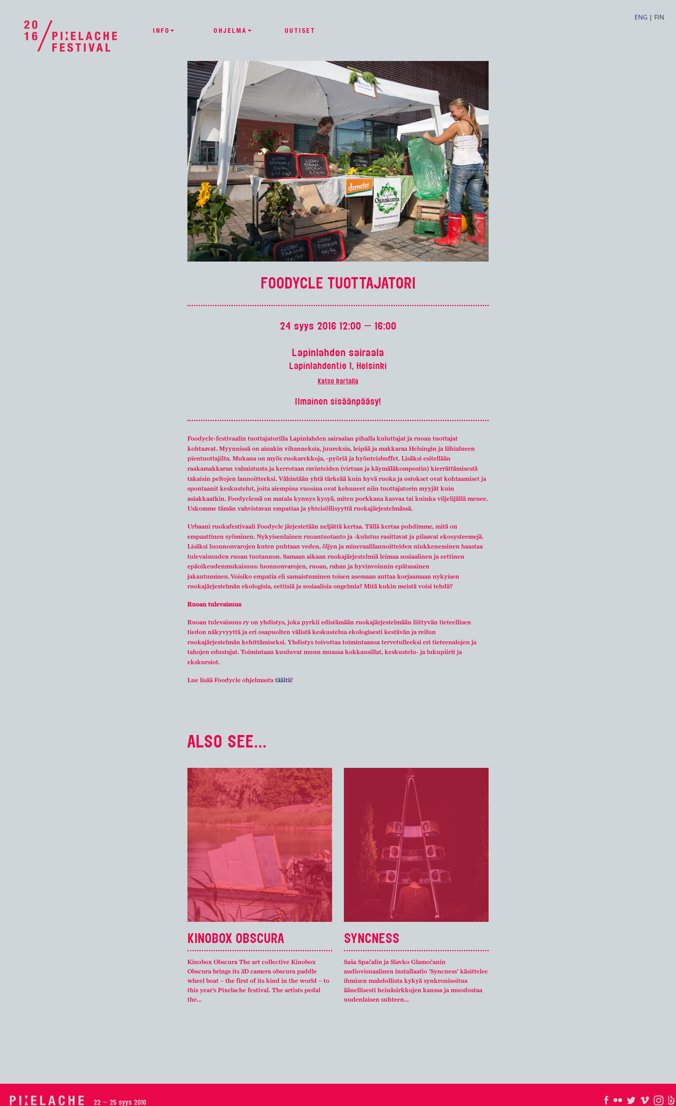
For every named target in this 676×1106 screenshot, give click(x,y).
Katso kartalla (338, 381)
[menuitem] (161, 31)
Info (161, 30)
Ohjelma (230, 30)
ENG (641, 17)
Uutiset (300, 30)
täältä (283, 680)
